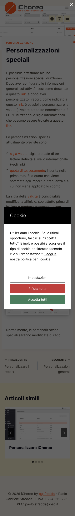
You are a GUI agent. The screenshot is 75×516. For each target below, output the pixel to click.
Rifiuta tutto (37, 289)
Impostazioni (37, 278)
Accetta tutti (37, 299)
